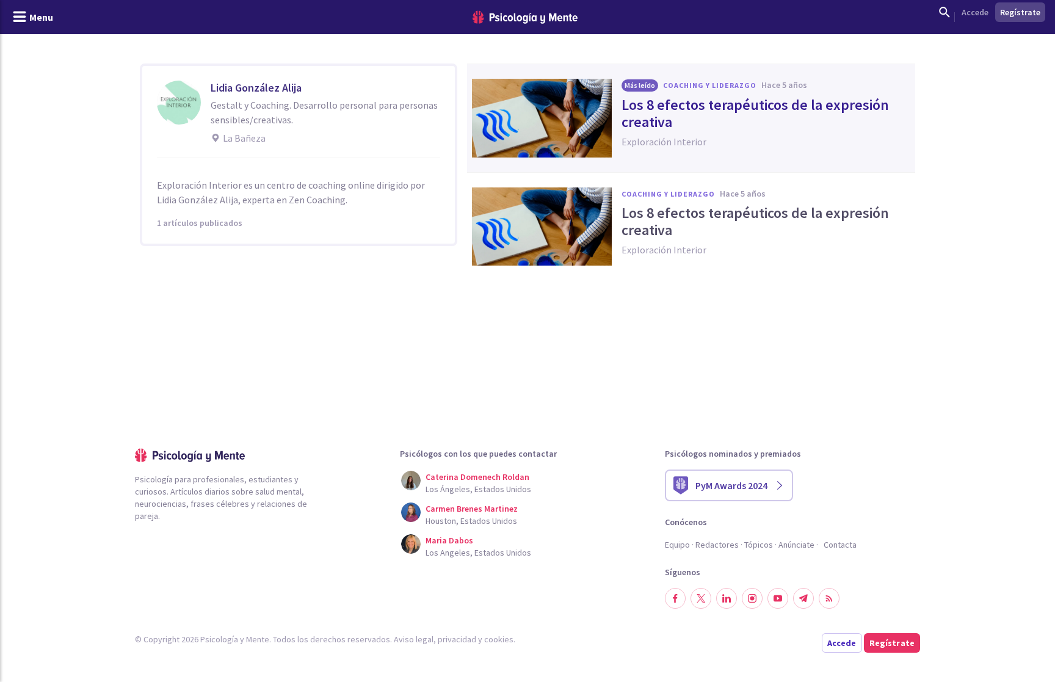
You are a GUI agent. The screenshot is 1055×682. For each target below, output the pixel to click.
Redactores (717, 544)
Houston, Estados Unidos (471, 520)
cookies (498, 639)
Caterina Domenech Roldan (477, 476)
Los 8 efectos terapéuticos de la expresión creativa (755, 113)
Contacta (840, 544)
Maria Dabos (449, 540)
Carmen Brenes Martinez (472, 508)
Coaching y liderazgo (709, 85)
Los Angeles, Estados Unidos (478, 552)
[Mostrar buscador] (944, 12)
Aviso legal (413, 639)
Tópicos (758, 544)
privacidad (457, 639)
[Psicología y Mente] (525, 17)
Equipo (677, 544)
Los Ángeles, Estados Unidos (478, 489)
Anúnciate (796, 544)
